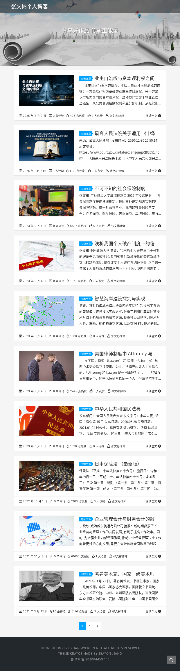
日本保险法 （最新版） (118, 464)
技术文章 (86, 298)
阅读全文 (151, 115)
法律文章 (86, 78)
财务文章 (86, 519)
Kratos (76, 653)
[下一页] (97, 626)
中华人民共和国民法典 (118, 408)
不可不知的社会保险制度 (120, 188)
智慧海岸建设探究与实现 (120, 298)
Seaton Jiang (110, 653)
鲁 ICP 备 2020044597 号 (90, 659)
